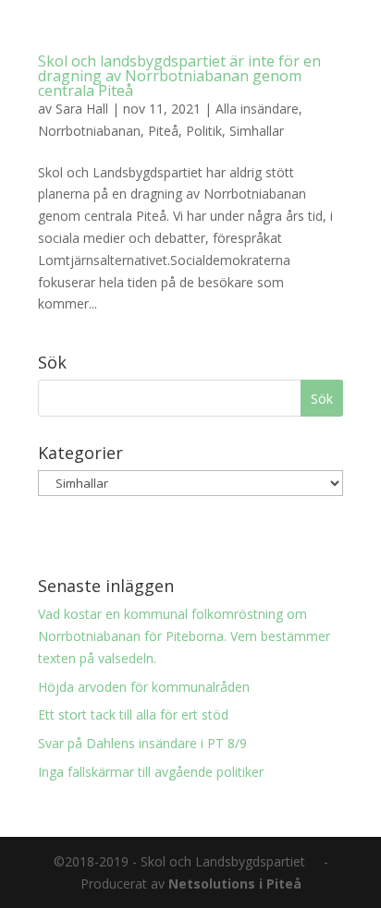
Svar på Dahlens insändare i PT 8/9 (142, 743)
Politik (204, 130)
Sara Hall (81, 108)
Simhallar (256, 130)
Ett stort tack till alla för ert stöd (133, 714)
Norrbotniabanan (89, 130)
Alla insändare (257, 108)
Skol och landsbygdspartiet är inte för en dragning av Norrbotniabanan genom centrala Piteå (179, 76)
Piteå (163, 130)
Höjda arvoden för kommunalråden (144, 687)
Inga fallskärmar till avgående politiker (151, 772)
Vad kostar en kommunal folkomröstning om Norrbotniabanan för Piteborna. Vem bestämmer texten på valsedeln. (184, 636)
